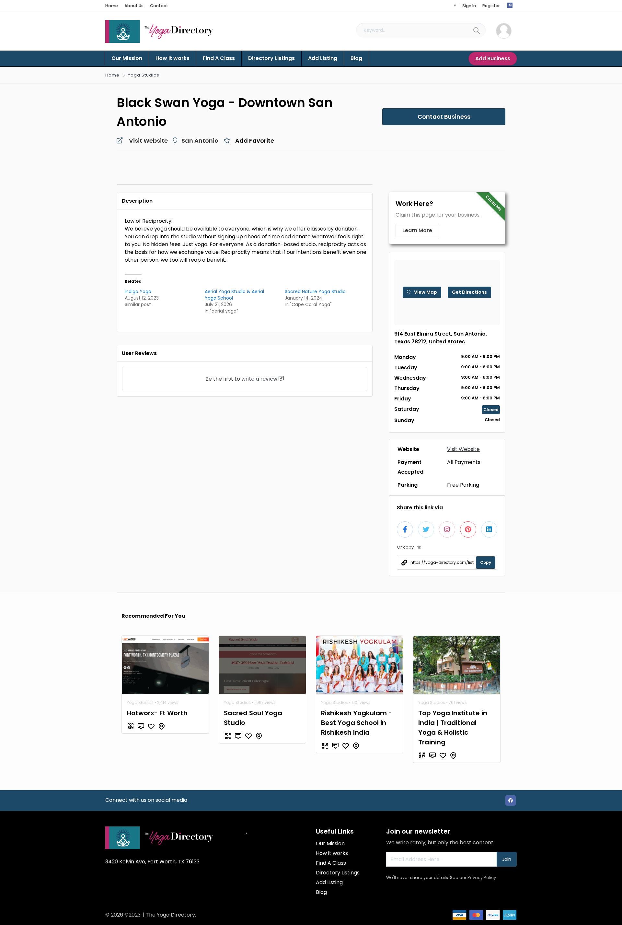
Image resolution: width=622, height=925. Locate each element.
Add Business (492, 58)
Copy (485, 562)
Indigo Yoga (138, 291)
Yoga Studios (143, 75)
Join (506, 859)
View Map (425, 292)
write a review (259, 379)
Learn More (417, 230)
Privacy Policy (481, 877)
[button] (455, 5)
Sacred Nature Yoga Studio (315, 291)
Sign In (469, 5)
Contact (159, 5)
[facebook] (510, 5)
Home (111, 5)
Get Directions (469, 292)
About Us (134, 5)
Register (491, 5)
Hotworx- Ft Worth (157, 712)
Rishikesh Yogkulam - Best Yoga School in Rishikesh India (356, 722)
